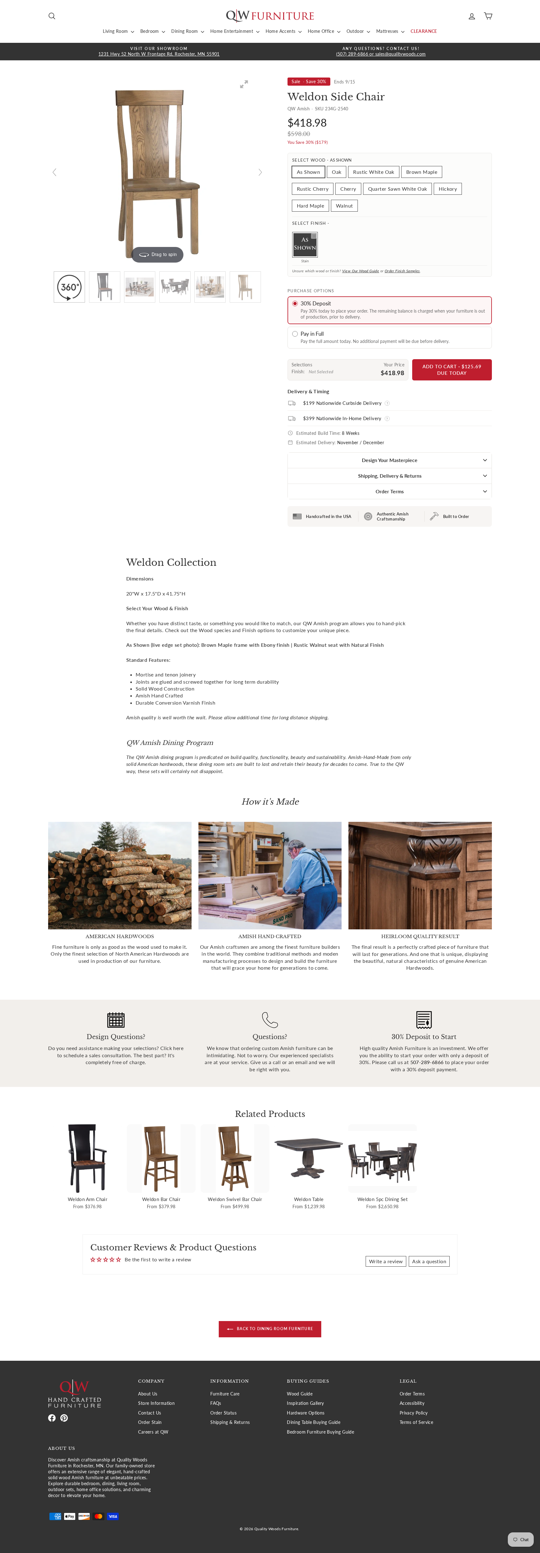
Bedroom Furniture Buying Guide (320, 1432)
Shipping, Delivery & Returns (390, 476)
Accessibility (412, 1403)
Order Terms (390, 491)
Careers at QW (153, 1432)
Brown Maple (421, 172)
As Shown (308, 172)
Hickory (448, 189)
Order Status (223, 1412)
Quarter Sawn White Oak (397, 189)
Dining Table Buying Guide (313, 1422)
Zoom (314, 236)
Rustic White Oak (373, 172)
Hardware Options (305, 1412)
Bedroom (150, 31)
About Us (147, 1393)
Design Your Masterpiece (390, 460)
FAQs (215, 1403)
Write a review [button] (386, 1261)
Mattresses (388, 31)
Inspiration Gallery (305, 1403)
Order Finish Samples (402, 271)
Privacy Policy (414, 1412)
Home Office (322, 31)
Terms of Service (416, 1422)
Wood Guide (299, 1393)
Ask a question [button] (429, 1261)
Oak (336, 172)
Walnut (344, 206)
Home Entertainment (232, 31)
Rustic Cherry (312, 189)
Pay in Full (312, 333)
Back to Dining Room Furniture (274, 1328)
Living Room (116, 31)
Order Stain (150, 1422)
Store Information (156, 1403)
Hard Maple (310, 206)
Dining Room (185, 31)
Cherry (348, 189)
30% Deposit (316, 303)
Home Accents (281, 31)
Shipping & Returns (230, 1422)
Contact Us (149, 1412)
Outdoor (356, 31)
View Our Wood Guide (360, 271)
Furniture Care (225, 1393)
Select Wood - (322, 160)
